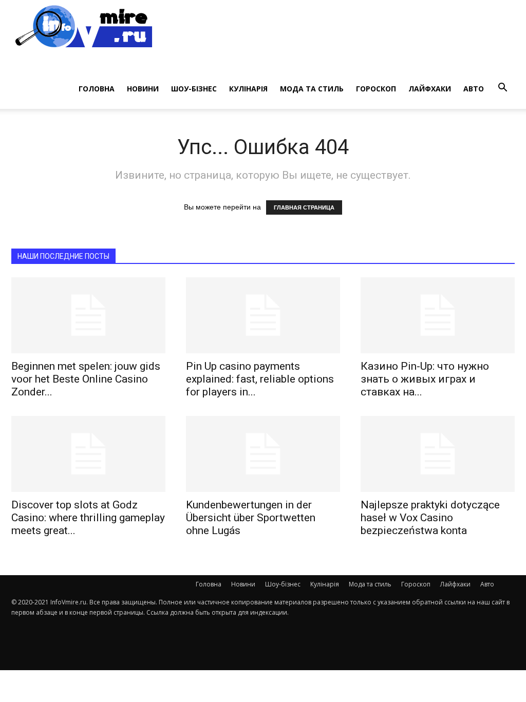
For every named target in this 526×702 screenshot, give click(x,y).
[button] (502, 87)
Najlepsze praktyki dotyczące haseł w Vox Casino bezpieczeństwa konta (430, 518)
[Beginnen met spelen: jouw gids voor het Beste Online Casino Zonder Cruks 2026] (88, 315)
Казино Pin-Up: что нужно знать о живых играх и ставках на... (425, 379)
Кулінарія (248, 88)
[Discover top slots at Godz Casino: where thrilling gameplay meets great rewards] (88, 454)
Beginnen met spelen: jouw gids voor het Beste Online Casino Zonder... (85, 379)
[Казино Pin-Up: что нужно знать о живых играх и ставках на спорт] (438, 315)
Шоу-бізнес (194, 88)
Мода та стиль (312, 88)
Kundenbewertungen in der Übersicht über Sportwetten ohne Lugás (250, 518)
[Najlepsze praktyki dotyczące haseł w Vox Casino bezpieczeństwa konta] (438, 454)
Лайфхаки (429, 88)
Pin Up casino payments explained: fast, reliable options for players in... (260, 379)
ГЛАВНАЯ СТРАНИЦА (304, 207)
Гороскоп (376, 88)
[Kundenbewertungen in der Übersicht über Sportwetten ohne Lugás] (263, 454)
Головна (97, 88)
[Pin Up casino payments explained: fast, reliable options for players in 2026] (263, 315)
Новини (143, 88)
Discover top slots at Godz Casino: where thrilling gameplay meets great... (88, 518)
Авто (473, 88)
